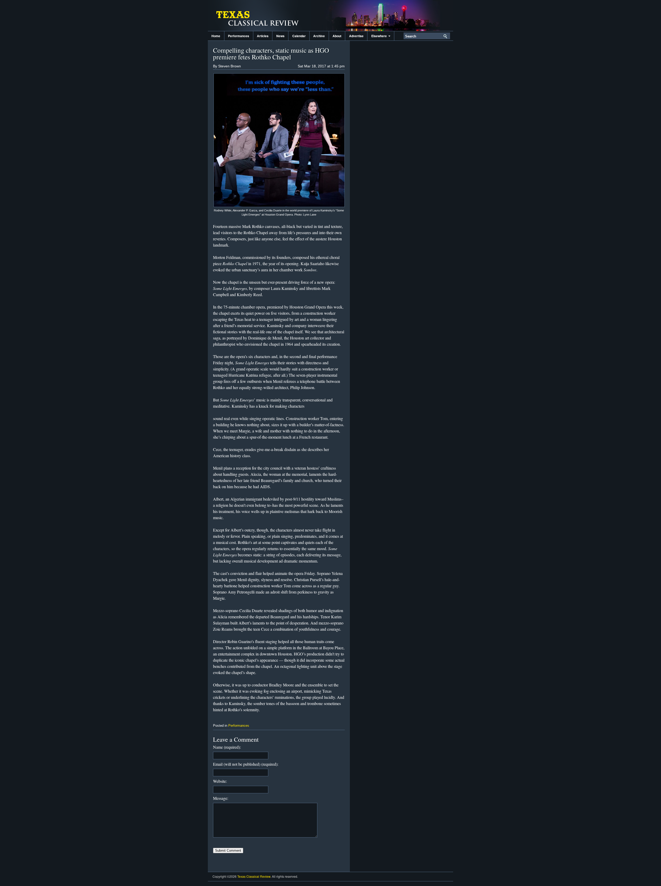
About (337, 36)
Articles (263, 36)
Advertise (356, 36)
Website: (220, 781)
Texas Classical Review (259, 15)
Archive (319, 36)
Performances (238, 36)
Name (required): (227, 747)
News (280, 36)
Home (215, 36)
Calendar (299, 36)
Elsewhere (379, 36)
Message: (220, 798)
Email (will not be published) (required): (245, 764)
